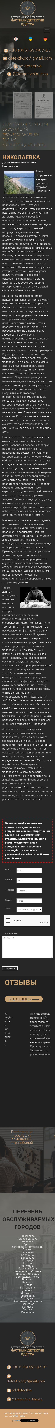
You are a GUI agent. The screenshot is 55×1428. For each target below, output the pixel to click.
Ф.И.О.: (9, 869)
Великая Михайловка (27, 1271)
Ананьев (27, 1241)
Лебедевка (28, 1298)
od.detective (30, 66)
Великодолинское (27, 1276)
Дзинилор (27, 1293)
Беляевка (27, 1252)
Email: (8, 879)
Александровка (27, 1238)
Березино (27, 1255)
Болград (27, 1260)
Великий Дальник (27, 1274)
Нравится (15, 1420)
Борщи (27, 1263)
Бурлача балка (27, 1268)
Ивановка (27, 1312)
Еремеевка (28, 1295)
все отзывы (20, 999)
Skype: (8, 900)
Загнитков (27, 1304)
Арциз (27, 1244)
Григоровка (27, 1287)
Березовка (27, 1257)
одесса (27, 21)
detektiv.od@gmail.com (29, 58)
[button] (8, 1025)
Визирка (27, 1279)
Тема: (8, 908)
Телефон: (10, 889)
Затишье (27, 1306)
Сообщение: (11, 933)
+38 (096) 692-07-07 (29, 50)
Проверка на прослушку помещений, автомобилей (22, 1137)
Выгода (27, 1285)
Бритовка (27, 1265)
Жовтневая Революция (28, 1301)
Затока (27, 1309)
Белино (27, 1249)
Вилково (27, 1282)
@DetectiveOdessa (29, 73)
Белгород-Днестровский (28, 1246)
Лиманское (27, 1236)
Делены (27, 1290)
